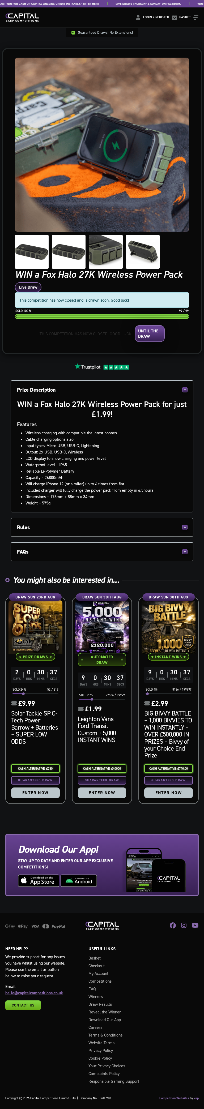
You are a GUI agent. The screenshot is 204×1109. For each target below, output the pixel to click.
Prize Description (36, 389)
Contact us (23, 1005)
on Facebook (157, 3)
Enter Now (35, 792)
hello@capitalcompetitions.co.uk (34, 993)
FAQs (22, 551)
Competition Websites (174, 1098)
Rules (23, 527)
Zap (196, 1098)
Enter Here (77, 3)
